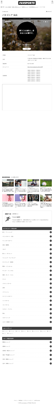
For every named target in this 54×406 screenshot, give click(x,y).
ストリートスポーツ (7, 296)
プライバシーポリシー (28, 400)
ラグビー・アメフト (7, 309)
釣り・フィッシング (7, 232)
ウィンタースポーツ (7, 240)
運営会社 (21, 400)
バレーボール (6, 304)
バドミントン (6, 292)
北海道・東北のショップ (8, 350)
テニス (4, 279)
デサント (24, 331)
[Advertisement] (27, 124)
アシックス (6, 331)
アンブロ (18, 331)
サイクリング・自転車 (8, 262)
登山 (4, 313)
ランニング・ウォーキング (9, 257)
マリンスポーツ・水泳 (8, 236)
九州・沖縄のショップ (8, 363)
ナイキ (29, 331)
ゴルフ (4, 249)
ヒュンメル (43, 331)
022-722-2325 (31, 63)
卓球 (4, 287)
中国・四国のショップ (8, 359)
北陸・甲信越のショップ (8, 354)
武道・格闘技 (6, 245)
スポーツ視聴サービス (8, 322)
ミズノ (5, 333)
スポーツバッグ (6, 317)
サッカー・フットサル (8, 270)
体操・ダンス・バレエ (8, 274)
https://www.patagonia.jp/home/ (34, 67)
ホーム (16, 400)
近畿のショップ (6, 346)
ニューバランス (36, 331)
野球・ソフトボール (7, 266)
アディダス (12, 331)
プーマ (49, 331)
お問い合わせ (37, 400)
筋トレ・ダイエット (7, 253)
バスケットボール (7, 283)
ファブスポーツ (24, 402)
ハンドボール (6, 300)
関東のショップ (6, 342)
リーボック (11, 333)
